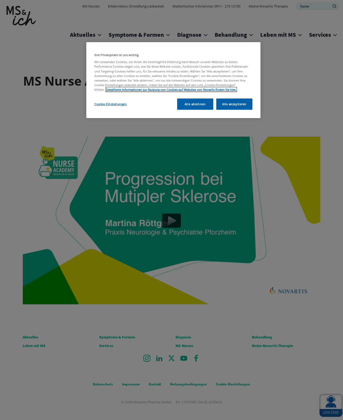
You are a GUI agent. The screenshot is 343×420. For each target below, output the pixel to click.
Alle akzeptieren (234, 104)
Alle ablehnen (195, 104)
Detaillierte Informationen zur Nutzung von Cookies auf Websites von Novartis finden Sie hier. (171, 89)
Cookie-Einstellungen (110, 104)
